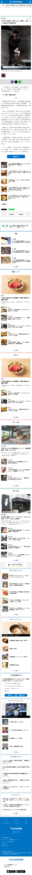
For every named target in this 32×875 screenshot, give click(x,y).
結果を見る (22, 695)
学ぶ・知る (29, 5)
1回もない (7, 691)
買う (17, 5)
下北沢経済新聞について (7, 837)
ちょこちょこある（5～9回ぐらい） (14, 686)
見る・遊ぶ (13, 5)
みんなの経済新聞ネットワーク (16, 860)
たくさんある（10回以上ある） (12, 683)
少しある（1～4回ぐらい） (11, 688)
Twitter (18, 832)
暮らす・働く (22, 5)
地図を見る (16, 156)
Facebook (14, 832)
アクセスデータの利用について (8, 841)
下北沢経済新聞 (15, 2)
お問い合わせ (5, 843)
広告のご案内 (5, 845)
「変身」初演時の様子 (10, 94)
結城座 (4, 204)
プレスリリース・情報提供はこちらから (10, 839)
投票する (10, 695)
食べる (7, 5)
